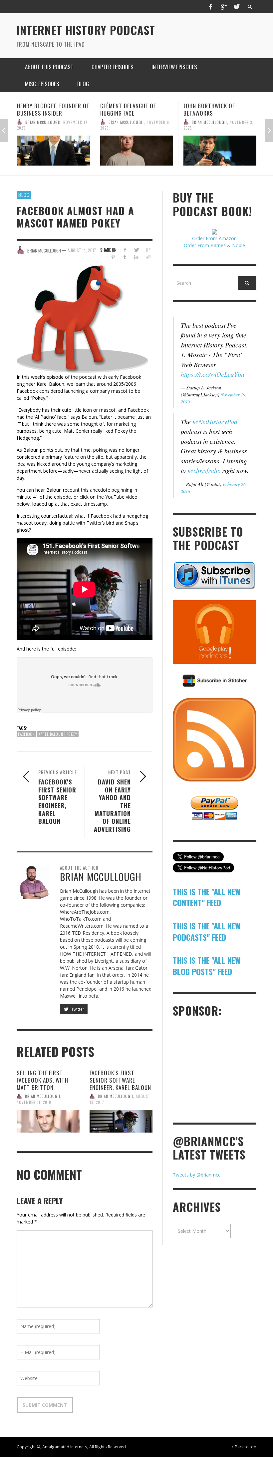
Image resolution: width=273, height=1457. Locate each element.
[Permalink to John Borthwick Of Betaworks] (136, 151)
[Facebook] (210, 6)
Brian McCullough (43, 122)
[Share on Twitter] (136, 249)
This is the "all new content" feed (207, 897)
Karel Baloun (50, 734)
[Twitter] (236, 6)
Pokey (72, 734)
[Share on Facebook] (124, 249)
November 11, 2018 (34, 1102)
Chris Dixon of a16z (209, 106)
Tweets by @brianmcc (196, 1175)
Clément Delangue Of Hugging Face (45, 109)
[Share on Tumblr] (124, 256)
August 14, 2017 (82, 249)
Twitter (77, 1009)
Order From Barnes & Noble (214, 245)
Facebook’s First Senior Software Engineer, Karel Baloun (120, 1080)
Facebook (26, 734)
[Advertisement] (223, 1069)
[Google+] (223, 6)
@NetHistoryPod (214, 421)
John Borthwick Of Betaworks (125, 109)
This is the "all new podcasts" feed (207, 931)
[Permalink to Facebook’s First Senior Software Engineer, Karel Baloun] (121, 1121)
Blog (24, 194)
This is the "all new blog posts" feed (207, 965)
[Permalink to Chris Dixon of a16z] (219, 147)
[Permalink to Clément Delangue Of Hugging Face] (53, 151)
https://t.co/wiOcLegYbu (212, 374)
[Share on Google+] (147, 249)
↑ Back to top (244, 1446)
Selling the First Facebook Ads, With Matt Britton (42, 1080)
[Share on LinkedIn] (136, 256)
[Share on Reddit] (147, 256)
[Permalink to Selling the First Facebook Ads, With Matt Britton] (48, 1121)
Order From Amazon (214, 238)
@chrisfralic (203, 470)
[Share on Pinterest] (113, 256)
